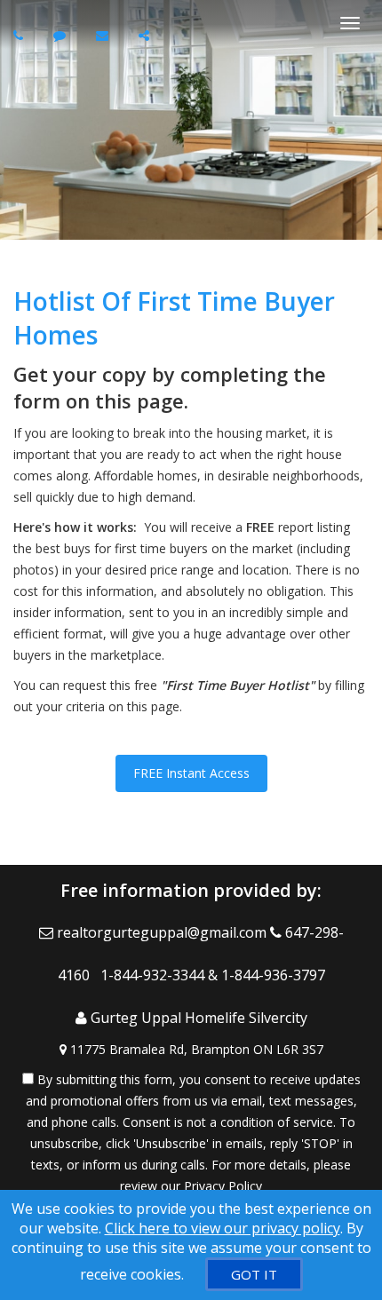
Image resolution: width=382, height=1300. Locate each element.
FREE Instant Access (191, 773)
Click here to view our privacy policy (222, 1228)
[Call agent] (20, 35)
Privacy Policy (223, 1185)
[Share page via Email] (146, 35)
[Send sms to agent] (61, 35)
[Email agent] (104, 35)
